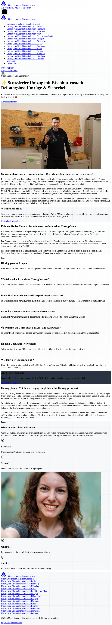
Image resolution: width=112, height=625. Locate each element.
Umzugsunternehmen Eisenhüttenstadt (23, 24)
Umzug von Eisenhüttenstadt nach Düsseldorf (26, 41)
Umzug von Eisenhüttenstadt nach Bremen (25, 51)
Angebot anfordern (23, 8)
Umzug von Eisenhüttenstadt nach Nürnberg (26, 56)
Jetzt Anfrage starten (10, 383)
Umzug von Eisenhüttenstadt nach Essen (24, 48)
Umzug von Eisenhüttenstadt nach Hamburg (26, 29)
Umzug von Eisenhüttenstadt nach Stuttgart (25, 39)
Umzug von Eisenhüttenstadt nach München (26, 31)
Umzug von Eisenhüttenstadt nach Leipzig (25, 43)
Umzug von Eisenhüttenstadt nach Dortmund (26, 46)
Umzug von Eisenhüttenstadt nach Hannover (26, 53)
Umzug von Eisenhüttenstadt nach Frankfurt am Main (30, 36)
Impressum (11, 61)
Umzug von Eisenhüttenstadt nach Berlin (24, 26)
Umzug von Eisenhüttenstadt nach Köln (24, 34)
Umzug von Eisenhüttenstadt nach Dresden (25, 58)
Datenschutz (12, 63)
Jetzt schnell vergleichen (11, 221)
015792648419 (7, 8)
